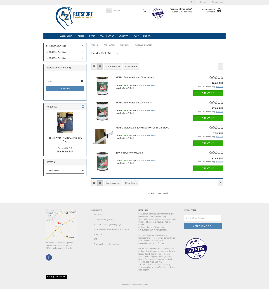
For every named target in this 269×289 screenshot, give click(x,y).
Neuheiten (124, 36)
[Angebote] (83, 107)
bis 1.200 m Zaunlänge (56, 46)
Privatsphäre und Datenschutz (106, 244)
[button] (193, 2)
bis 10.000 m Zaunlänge (56, 52)
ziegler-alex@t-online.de (62, 248)
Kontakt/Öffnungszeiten (104, 220)
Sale (136, 36)
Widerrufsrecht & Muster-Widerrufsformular (112, 229)
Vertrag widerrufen (56, 277)
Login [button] (204, 2)
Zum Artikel (208, 93)
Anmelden (65, 89)
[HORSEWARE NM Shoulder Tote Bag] (65, 122)
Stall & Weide (107, 36)
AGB (95, 239)
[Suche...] (144, 11)
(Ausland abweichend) (146, 85)
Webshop (125, 285)
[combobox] (113, 66)
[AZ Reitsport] (74, 19)
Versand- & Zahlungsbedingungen (108, 225)
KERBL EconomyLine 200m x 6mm (135, 77)
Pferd (92, 36)
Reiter (81, 36)
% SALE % (98, 234)
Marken (147, 36)
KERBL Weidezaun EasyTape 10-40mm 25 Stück (142, 127)
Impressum (98, 215)
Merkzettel (218, 2)
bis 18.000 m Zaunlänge (56, 58)
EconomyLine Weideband (130, 152)
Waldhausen (66, 36)
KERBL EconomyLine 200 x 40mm (134, 102)
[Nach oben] (260, 284)
